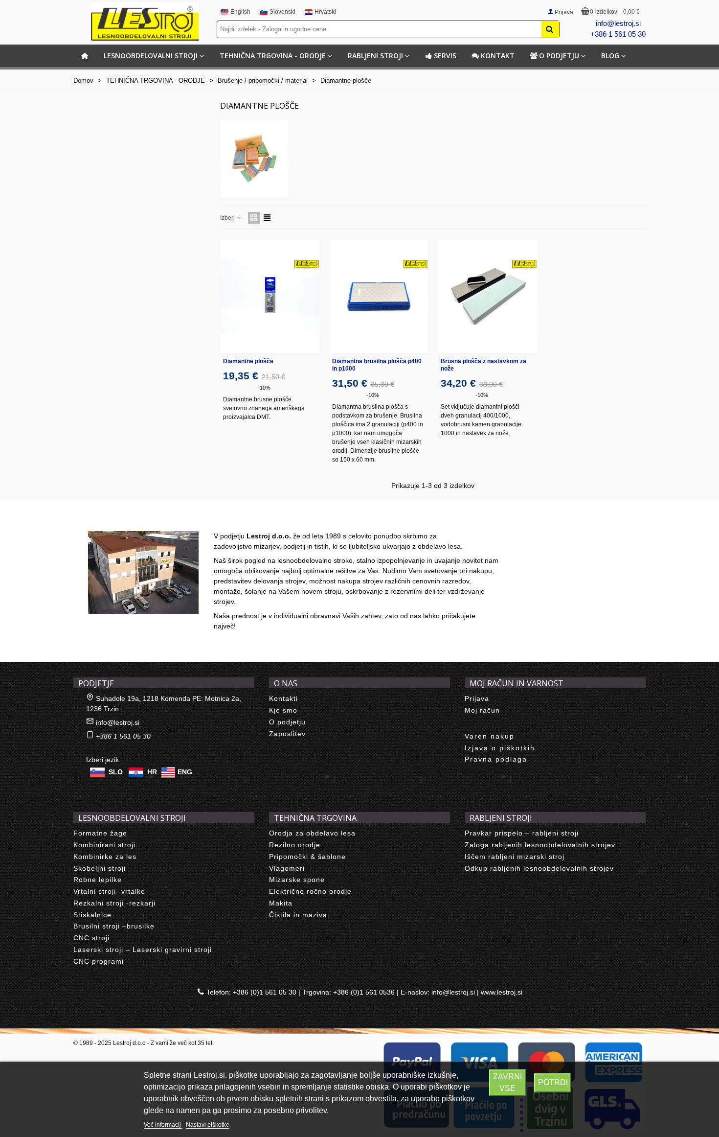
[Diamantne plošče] (269, 296)
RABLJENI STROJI (375, 55)
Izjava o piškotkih (500, 748)
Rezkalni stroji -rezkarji (114, 903)
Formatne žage (100, 833)
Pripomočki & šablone (307, 856)
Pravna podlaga (496, 759)
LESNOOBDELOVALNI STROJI (151, 55)
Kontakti (283, 698)
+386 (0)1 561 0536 (364, 992)
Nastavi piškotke (207, 1124)
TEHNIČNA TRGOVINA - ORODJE (273, 55)
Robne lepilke (97, 879)
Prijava (477, 698)
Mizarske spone (297, 879)
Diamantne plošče (248, 361)
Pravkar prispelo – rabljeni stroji (522, 833)
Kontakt (498, 55)
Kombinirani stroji (104, 845)
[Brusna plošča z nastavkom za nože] (487, 296)
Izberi (228, 217)
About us (98, 520)
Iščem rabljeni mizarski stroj (514, 856)
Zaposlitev (287, 734)
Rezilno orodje (294, 845)
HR (152, 772)
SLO (116, 772)
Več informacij (163, 1124)
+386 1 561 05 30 (618, 34)
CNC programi (98, 961)
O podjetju (559, 55)
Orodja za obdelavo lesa (312, 833)
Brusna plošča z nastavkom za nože (483, 365)
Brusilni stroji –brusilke (114, 926)
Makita (280, 903)
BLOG (610, 55)
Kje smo (283, 710)
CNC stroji (91, 938)
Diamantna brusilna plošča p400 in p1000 (377, 365)
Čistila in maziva (298, 915)
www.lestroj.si (501, 992)
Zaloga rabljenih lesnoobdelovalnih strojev (540, 845)
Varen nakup (490, 736)
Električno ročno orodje (310, 891)
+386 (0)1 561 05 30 (264, 992)
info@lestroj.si (618, 23)
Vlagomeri (287, 868)
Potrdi (553, 1082)
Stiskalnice (92, 915)
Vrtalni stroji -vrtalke (109, 891)
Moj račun (482, 710)
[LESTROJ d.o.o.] (145, 21)
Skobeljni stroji (99, 868)
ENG (185, 772)
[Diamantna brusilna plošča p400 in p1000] (378, 296)
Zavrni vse (507, 1082)
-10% (264, 388)
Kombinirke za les (104, 856)
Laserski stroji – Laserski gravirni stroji (142, 949)
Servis (445, 55)
